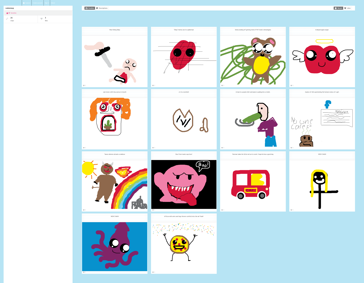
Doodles (91, 8)
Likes (349, 8)
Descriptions (103, 8)
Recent (340, 8)
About (53, 3)
